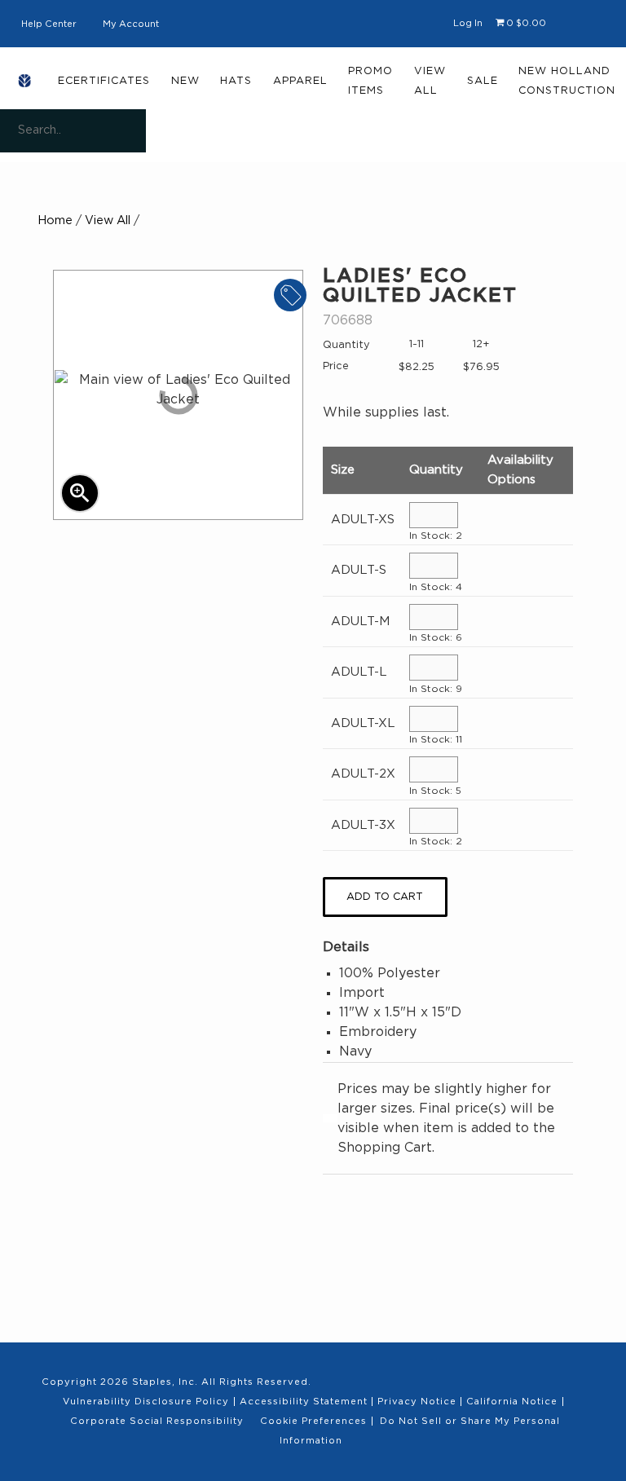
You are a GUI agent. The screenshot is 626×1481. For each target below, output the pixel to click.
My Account (131, 24)
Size (343, 470)
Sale (482, 81)
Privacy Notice (416, 1401)
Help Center (49, 24)
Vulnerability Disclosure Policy (146, 1401)
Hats (236, 81)
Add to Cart (384, 897)
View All (430, 81)
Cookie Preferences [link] (313, 1421)
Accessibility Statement (304, 1401)
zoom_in (80, 493)
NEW (185, 81)
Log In (468, 23)
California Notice (512, 1401)
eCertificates (104, 81)
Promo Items (370, 81)
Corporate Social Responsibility (157, 1421)
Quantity (436, 470)
